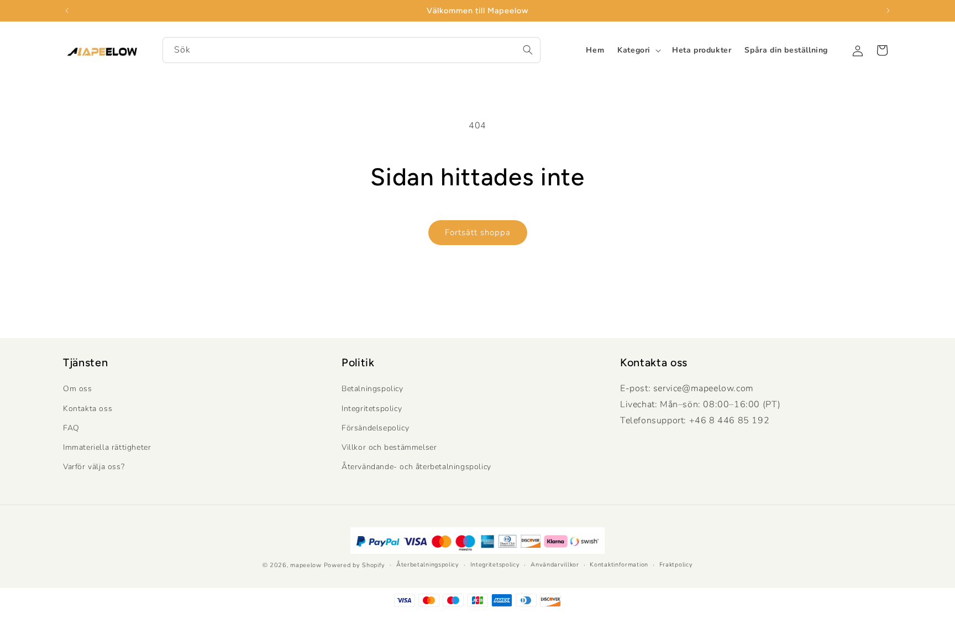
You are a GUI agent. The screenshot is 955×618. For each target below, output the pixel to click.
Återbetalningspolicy (427, 564)
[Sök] (528, 50)
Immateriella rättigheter (107, 447)
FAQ (71, 428)
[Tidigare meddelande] (67, 10)
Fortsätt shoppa (478, 232)
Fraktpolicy (676, 564)
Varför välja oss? (93, 466)
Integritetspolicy (372, 408)
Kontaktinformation (619, 564)
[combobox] (351, 50)
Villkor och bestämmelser (389, 447)
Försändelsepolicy (375, 428)
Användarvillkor (555, 564)
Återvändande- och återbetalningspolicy (416, 466)
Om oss (77, 389)
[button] (638, 50)
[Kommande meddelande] (888, 10)
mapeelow (306, 565)
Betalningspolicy (372, 389)
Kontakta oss (87, 408)
